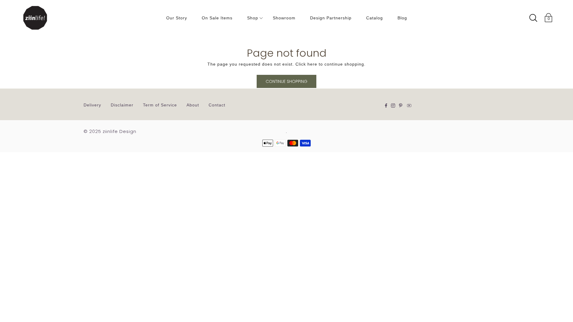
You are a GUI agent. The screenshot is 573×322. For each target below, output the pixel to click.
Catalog (374, 18)
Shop (252, 18)
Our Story (176, 18)
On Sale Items (217, 18)
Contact (217, 105)
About (193, 105)
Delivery (92, 105)
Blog (402, 18)
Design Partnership (331, 18)
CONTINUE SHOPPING (286, 81)
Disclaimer (122, 105)
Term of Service (160, 105)
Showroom (284, 18)
